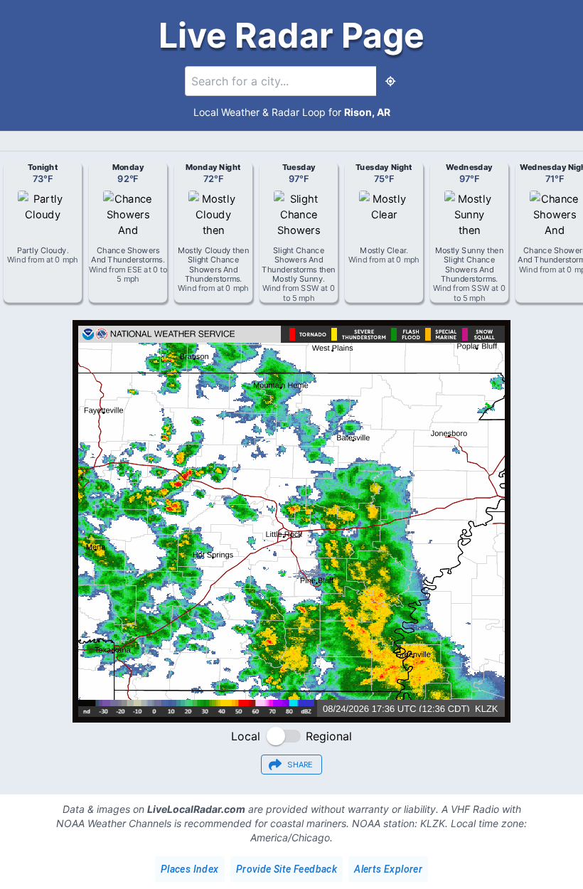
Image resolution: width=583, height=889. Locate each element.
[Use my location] (390, 81)
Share (300, 765)
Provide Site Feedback (286, 869)
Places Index (190, 869)
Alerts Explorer (388, 869)
